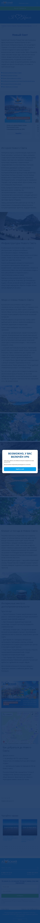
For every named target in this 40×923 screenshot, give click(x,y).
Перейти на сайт (20, 469)
